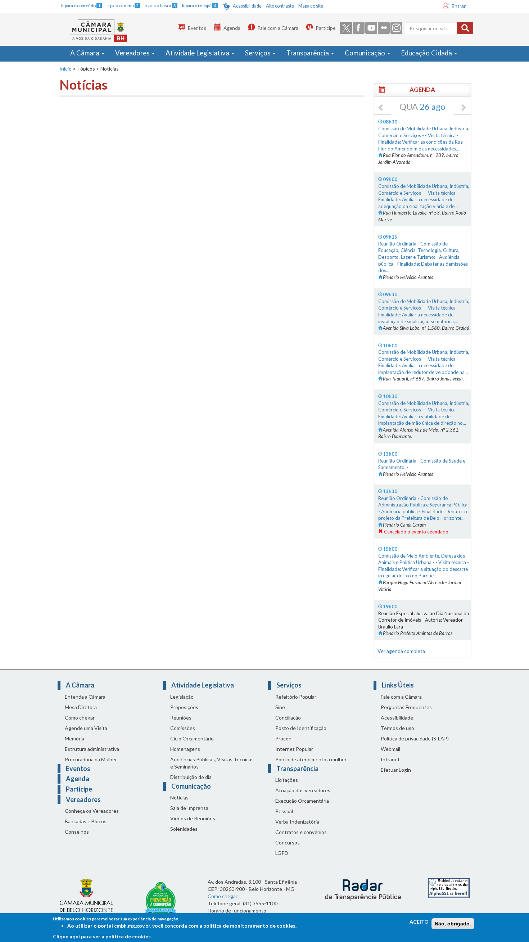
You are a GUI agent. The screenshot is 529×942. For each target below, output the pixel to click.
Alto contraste (280, 6)
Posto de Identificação (300, 728)
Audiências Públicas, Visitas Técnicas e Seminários (212, 763)
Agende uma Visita (86, 728)
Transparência (308, 53)
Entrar (459, 6)
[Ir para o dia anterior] (381, 108)
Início (65, 69)
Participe (325, 28)
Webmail (390, 749)
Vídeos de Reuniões (192, 818)
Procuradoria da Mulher (91, 759)
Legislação (182, 697)
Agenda (231, 28)
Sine (280, 707)
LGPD (281, 853)
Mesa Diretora (81, 707)
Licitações (286, 780)
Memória (74, 738)
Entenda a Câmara (85, 697)
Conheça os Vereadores (92, 811)
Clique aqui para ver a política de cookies (102, 936)
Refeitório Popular (295, 697)
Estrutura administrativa (92, 749)
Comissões (182, 728)
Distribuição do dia (191, 777)
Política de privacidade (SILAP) (415, 738)
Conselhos (77, 832)
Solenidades (184, 829)
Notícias (179, 797)
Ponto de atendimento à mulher (311, 759)
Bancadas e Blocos (86, 821)
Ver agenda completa (401, 651)
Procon (283, 738)
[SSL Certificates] (449, 887)
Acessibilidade (247, 6)
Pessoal (284, 811)
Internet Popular (294, 749)
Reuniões (180, 718)
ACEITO (419, 922)
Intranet (390, 759)
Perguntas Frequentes (406, 707)
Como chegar (80, 718)
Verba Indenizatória (297, 822)
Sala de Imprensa (189, 808)
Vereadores (133, 53)
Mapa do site (310, 6)
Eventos (197, 28)
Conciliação (288, 718)
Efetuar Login (396, 770)
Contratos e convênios (301, 832)
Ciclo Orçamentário (192, 738)
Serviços (258, 53)
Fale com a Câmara (278, 28)
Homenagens (185, 749)
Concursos (287, 842)
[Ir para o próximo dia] (463, 108)
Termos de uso (397, 728)
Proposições (184, 707)
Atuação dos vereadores (302, 790)
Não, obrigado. (453, 924)
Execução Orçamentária (302, 801)
